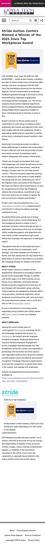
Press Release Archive (26, 530)
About (12, 530)
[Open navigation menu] (4, 20)
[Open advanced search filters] (35, 20)
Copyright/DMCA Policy (16, 540)
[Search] (30, 20)
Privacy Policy (34, 540)
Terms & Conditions (33, 535)
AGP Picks (5, 3)
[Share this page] (41, 20)
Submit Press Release (13, 535)
